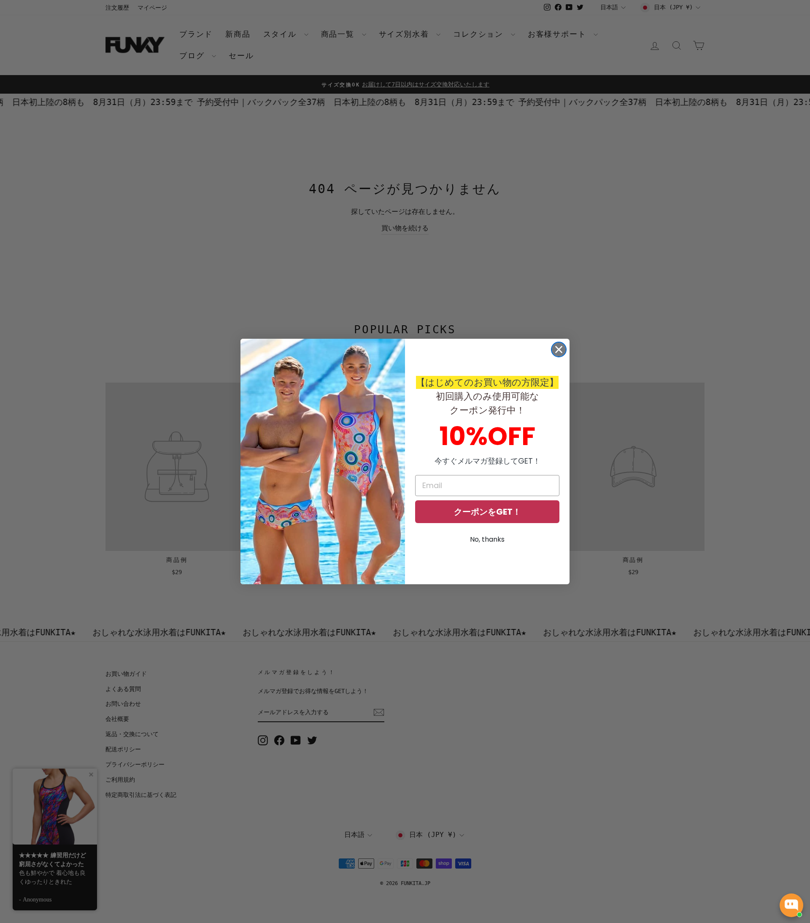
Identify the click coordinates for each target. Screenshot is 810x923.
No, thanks (487, 539)
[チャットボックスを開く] (791, 905)
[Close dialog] (558, 349)
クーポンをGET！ (487, 512)
